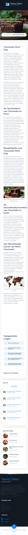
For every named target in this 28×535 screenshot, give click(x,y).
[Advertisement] (14, 320)
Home (2, 504)
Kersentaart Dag (14, 461)
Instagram (6, 521)
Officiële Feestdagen (5, 507)
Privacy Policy (18, 530)
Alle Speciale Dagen (5, 506)
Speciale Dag (7, 34)
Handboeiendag (13, 454)
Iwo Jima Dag (13, 440)
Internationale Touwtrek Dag (16, 447)
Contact (3, 511)
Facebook (6, 519)
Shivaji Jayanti (13, 434)
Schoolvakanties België (6, 509)
